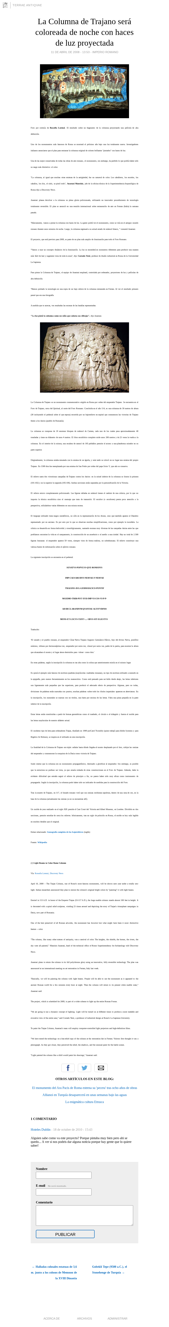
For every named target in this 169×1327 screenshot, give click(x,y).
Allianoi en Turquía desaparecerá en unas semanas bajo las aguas (84, 1095)
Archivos (84, 1318)
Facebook (68, 1068)
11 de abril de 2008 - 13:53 (70, 52)
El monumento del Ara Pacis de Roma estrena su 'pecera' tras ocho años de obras (84, 1088)
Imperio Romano (105, 52)
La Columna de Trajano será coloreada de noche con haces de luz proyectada (84, 32)
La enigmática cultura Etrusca (84, 1102)
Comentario (44, 1202)
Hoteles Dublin (41, 1129)
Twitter (84, 1068)
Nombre (41, 1169)
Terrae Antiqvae (27, 5)
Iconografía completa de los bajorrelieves (65, 832)
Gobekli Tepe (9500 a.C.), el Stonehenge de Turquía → (109, 1269)
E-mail (51, 1185)
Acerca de (51, 1318)
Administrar (117, 1318)
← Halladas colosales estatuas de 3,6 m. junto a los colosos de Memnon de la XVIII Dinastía (54, 1272)
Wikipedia (42, 842)
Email (101, 1068)
